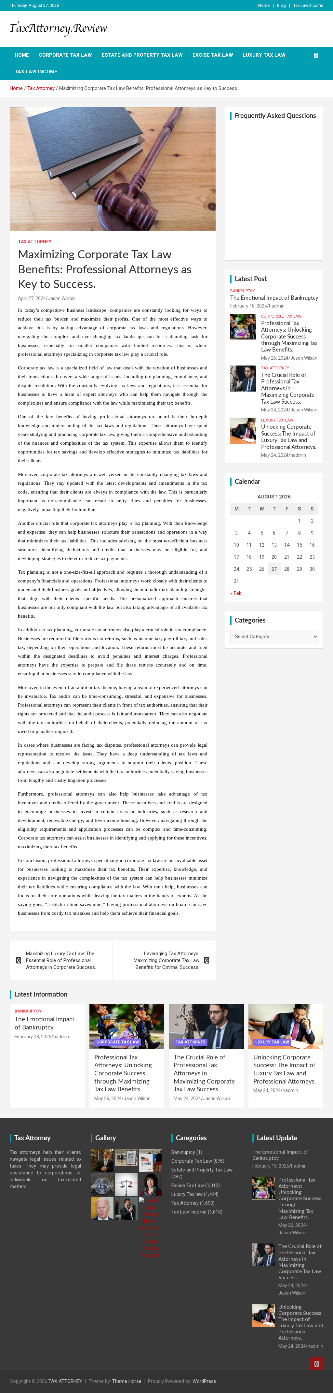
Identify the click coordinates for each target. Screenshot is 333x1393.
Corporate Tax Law (65, 55)
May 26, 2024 (274, 358)
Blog (281, 5)
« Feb (236, 593)
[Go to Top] (316, 1363)
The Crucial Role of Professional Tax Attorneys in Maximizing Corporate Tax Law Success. (287, 388)
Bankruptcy (242, 291)
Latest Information (40, 994)
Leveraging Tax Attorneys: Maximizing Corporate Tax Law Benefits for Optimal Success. (166, 960)
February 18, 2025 (248, 306)
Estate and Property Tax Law (142, 55)
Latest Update (277, 1138)
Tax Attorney (34, 241)
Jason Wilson (61, 298)
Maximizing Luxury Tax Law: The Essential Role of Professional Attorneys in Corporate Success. (61, 960)
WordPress (204, 1381)
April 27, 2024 (32, 298)
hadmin (277, 306)
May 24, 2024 (274, 409)
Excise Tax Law (213, 55)
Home (264, 5)
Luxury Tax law (264, 55)
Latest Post (251, 279)
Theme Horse (126, 1381)
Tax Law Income (308, 5)
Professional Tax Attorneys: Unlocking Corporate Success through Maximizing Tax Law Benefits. (289, 337)
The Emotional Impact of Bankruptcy (274, 298)
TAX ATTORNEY (65, 1381)
